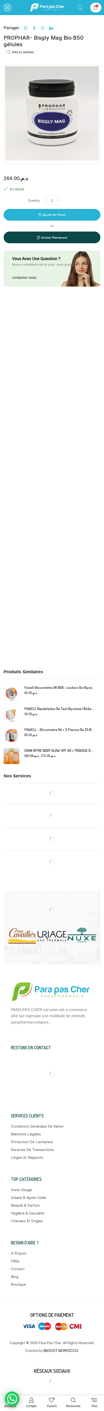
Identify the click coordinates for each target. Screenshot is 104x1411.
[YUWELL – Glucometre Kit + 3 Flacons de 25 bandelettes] (11, 735)
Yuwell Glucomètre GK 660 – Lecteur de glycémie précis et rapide (59, 687)
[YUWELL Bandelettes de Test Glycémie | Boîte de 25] (11, 714)
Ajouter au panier (54, 214)
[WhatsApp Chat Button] (12, 1399)
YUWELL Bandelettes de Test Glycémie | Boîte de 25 (59, 708)
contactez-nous (24, 277)
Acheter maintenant (54, 237)
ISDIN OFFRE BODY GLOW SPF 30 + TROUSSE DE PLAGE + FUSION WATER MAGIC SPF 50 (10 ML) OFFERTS (59, 750)
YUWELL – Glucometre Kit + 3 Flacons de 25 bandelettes (59, 729)
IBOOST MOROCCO (61, 1350)
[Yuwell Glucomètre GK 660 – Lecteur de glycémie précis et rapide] (11, 693)
